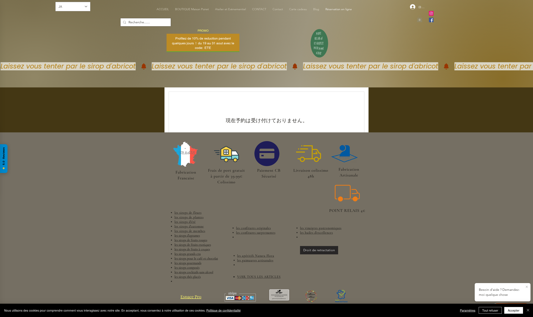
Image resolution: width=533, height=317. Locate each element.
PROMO (203, 30)
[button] (419, 18)
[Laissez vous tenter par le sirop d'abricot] (266, 66)
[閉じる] (528, 310)
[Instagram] (431, 13)
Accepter (513, 310)
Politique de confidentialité (223, 310)
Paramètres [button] (467, 310)
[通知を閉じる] (526, 287)
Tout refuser (490, 310)
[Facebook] (431, 20)
